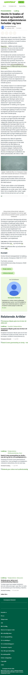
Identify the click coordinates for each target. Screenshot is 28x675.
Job (2, 623)
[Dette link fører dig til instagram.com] (13, 606)
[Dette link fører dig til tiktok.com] (9, 606)
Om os (4, 6)
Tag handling (22, 6)
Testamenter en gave (6, 647)
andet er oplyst (10, 670)
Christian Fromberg (5, 465)
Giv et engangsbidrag (6, 637)
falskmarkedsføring (13, 453)
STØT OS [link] (21, 2)
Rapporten (4, 46)
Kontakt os (4, 612)
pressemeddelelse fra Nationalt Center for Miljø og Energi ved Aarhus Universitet (14, 66)
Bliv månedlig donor (6, 633)
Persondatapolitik (5, 654)
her (11, 243)
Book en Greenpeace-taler (8, 630)
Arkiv (2, 665)
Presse (2, 616)
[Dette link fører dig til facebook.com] (2, 606)
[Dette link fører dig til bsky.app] (5, 606)
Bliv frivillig (4, 626)
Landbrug (16, 11)
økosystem (20, 578)
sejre (21, 453)
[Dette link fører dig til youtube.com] (16, 606)
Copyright (3, 661)
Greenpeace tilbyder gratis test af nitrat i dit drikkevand (14, 329)
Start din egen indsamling (7, 651)
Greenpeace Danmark (10, 26)
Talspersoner (4, 619)
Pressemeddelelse (6, 11)
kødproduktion (18, 326)
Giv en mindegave (5, 640)
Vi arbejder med (12, 6)
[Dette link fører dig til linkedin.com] (20, 606)
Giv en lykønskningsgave (7, 644)
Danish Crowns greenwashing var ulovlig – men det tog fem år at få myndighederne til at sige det (13, 456)
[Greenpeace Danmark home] (10, 2)
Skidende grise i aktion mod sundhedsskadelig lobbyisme (9, 581)
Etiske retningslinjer (6, 658)
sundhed (11, 326)
